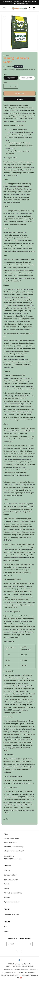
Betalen (6, 888)
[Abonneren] (30, 944)
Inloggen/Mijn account (11, 914)
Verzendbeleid (33, 969)
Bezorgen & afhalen (10, 875)
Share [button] (7, 819)
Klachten (7, 897)
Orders (6, 927)
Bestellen (7, 884)
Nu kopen (19, 99)
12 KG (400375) (28, 78)
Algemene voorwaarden (12, 902)
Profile (6, 931)
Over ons (7, 870)
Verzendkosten (19, 69)
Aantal (5, 82)
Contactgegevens (8, 969)
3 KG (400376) (12, 78)
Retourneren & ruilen (11, 879)
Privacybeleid (16, 966)
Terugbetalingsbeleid (27, 966)
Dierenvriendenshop (18, 963)
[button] (4, 8)
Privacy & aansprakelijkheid (13, 893)
